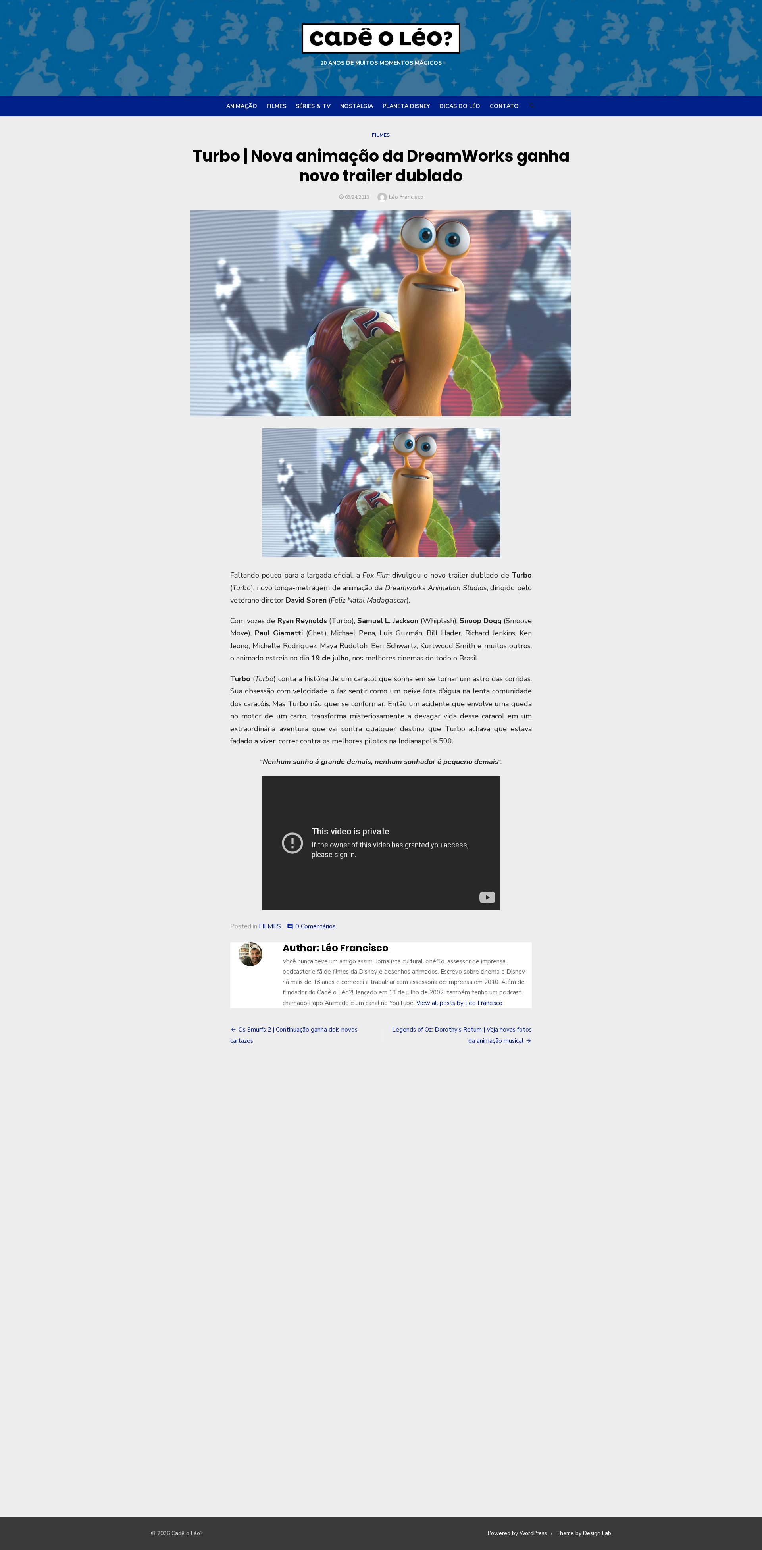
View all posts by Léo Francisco (459, 1003)
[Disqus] (381, 1172)
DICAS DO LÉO (459, 106)
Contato (504, 106)
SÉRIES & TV (313, 106)
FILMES (276, 106)
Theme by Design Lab (583, 1533)
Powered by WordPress (517, 1533)
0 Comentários (315, 926)
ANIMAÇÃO (241, 106)
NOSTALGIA (356, 106)
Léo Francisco (406, 197)
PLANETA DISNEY (406, 106)
